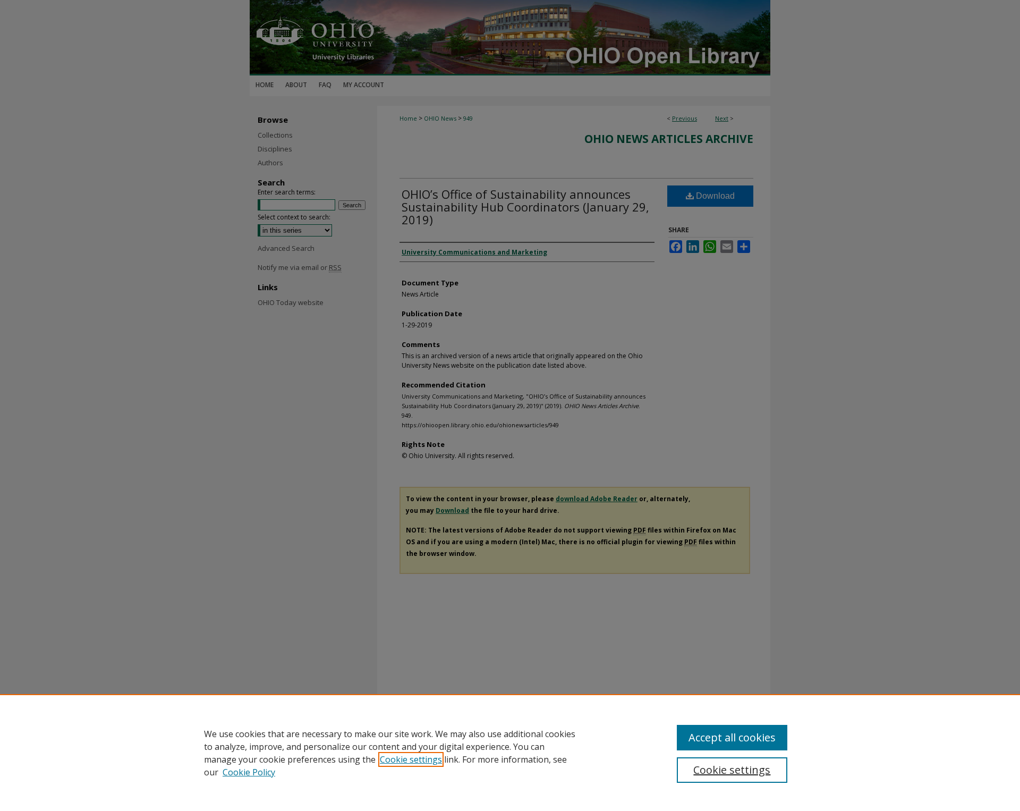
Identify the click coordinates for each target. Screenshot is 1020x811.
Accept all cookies (732, 737)
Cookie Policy (249, 772)
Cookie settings (411, 759)
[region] (510, 752)
